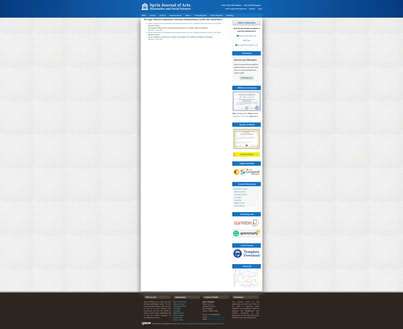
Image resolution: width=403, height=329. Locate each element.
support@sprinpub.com (216, 319)
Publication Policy (179, 306)
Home (144, 15)
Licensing (176, 311)
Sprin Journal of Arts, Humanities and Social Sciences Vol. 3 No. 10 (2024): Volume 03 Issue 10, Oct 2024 (184, 23)
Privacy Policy (178, 320)
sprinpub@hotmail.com (215, 317)
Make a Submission (246, 22)
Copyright (177, 308)
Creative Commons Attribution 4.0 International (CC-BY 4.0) (202, 324)
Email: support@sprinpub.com (235, 9)
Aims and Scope (179, 304)
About (187, 15)
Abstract (151, 30)
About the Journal (179, 302)
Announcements (175, 15)
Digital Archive (178, 313)
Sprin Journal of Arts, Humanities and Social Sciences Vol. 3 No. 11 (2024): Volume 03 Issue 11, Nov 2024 (184, 32)
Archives (162, 15)
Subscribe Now (246, 78)
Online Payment (216, 15)
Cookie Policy (178, 317)
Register (252, 9)
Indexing (229, 15)
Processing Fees (201, 15)
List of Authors (178, 315)
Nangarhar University (240, 116)
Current (153, 15)
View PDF (158, 30)
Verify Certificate (247, 154)
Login (260, 9)
